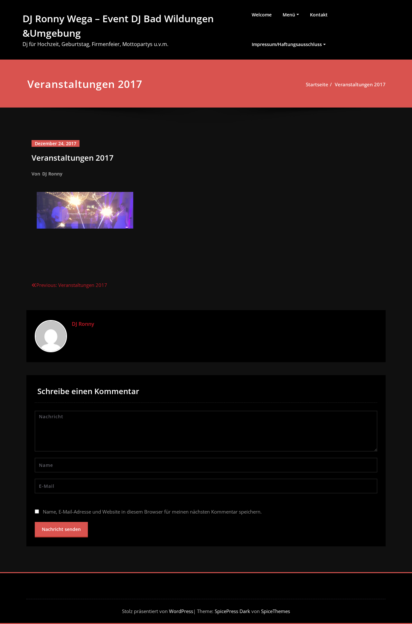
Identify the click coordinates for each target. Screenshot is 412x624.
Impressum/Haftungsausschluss (287, 44)
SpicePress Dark (232, 611)
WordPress (181, 611)
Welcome (262, 15)
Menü (289, 15)
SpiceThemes (275, 611)
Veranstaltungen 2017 (360, 84)
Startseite (317, 84)
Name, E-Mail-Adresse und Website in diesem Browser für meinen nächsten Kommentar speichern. (152, 511)
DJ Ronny (52, 174)
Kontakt (319, 15)
